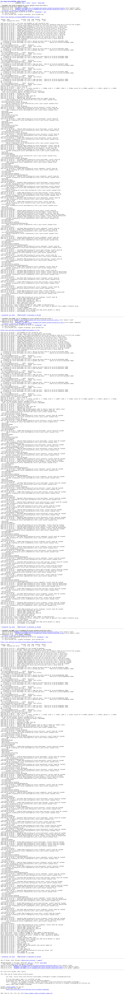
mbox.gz (30, 962)
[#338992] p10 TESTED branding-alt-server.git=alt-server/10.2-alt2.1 (36, 320)
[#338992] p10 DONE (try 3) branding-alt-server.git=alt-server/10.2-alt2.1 (40, 9)
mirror (34, 2)
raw (45, 11)
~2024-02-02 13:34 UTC (28, 960)
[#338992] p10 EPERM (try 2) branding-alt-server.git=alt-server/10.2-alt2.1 (40, 8)
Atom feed (41, 2)
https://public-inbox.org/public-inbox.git (38, 993)
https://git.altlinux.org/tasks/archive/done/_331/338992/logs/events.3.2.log (26, 642)
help (23, 2)
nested (23, 315)
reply (13, 315)
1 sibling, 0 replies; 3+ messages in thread (16, 323)
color (28, 2)
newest (39, 960)
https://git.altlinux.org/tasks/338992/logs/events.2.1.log (20, 330)
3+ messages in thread (34, 315)
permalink (38, 11)
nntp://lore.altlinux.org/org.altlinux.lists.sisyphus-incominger (27, 989)
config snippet (11, 987)
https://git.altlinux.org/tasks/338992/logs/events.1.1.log (20, 17)
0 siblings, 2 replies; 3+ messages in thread (17, 10)
